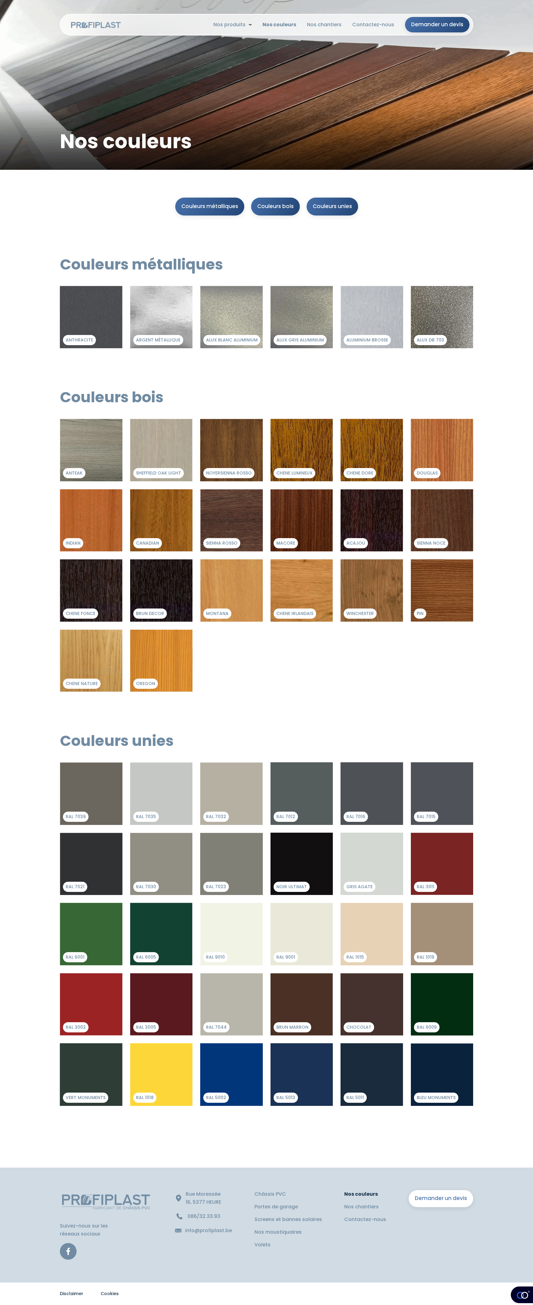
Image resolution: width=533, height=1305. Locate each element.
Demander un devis (441, 1198)
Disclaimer (71, 1293)
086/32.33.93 (204, 1216)
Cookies (110, 1293)
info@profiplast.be (208, 1230)
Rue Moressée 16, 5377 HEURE (204, 1198)
